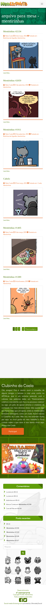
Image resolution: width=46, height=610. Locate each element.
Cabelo (6, 178)
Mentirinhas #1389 (12, 277)
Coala (40, 183)
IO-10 (19, 508)
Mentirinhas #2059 (12, 80)
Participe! (13, 431)
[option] (23, 458)
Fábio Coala (9, 36)
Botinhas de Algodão (10, 38)
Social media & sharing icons (13, 603)
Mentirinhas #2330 (25, 504)
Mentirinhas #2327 (12, 540)
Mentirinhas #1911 (12, 129)
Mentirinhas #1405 (12, 227)
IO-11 (16, 492)
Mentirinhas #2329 (12, 532)
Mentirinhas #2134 (12, 31)
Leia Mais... (6, 73)
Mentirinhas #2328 (12, 536)
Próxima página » (31, 329)
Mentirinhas (21, 38)
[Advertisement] (23, 363)
